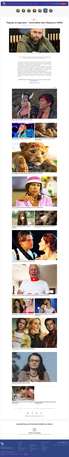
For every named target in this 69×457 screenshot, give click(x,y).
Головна (16, 408)
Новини (9, 3)
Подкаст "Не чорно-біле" (33, 445)
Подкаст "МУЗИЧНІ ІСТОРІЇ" (22, 448)
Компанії (43, 445)
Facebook (38, 82)
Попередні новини (33, 19)
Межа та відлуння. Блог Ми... (34, 448)
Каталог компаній (19, 3)
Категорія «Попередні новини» (28, 408)
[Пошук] (45, 3)
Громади (25, 3)
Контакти (35, 3)
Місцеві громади (44, 448)
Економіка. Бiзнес (32, 449)
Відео (19, 445)
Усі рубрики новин (20, 408)
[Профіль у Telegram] (52, 3)
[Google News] (65, 442)
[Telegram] (32, 413)
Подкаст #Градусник (21, 449)
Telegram (39, 65)
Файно (26, 454)
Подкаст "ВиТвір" (32, 444)
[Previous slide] (14, 11)
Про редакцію (44, 449)
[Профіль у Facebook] (56, 3)
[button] (27, 413)
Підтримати (64, 3)
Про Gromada (30, 3)
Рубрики (13, 3)
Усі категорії (20, 444)
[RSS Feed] (67, 442)
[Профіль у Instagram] (54, 3)
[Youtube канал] (58, 3)
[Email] (41, 413)
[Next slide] (55, 11)
